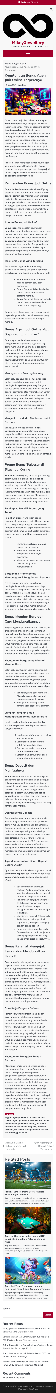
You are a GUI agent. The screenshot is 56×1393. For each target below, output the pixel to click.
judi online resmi (26, 1123)
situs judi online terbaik (36, 1129)
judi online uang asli (26, 1126)
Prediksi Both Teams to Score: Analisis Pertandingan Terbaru (24, 1193)
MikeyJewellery (28, 42)
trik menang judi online (16, 1132)
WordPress (33, 1389)
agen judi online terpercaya (26, 1117)
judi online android (28, 1120)
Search (6, 1308)
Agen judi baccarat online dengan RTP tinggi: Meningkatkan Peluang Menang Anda (25, 1239)
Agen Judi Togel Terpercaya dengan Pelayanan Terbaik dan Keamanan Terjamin (27, 1287)
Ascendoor (48, 1386)
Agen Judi (9, 1114)
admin (23, 84)
